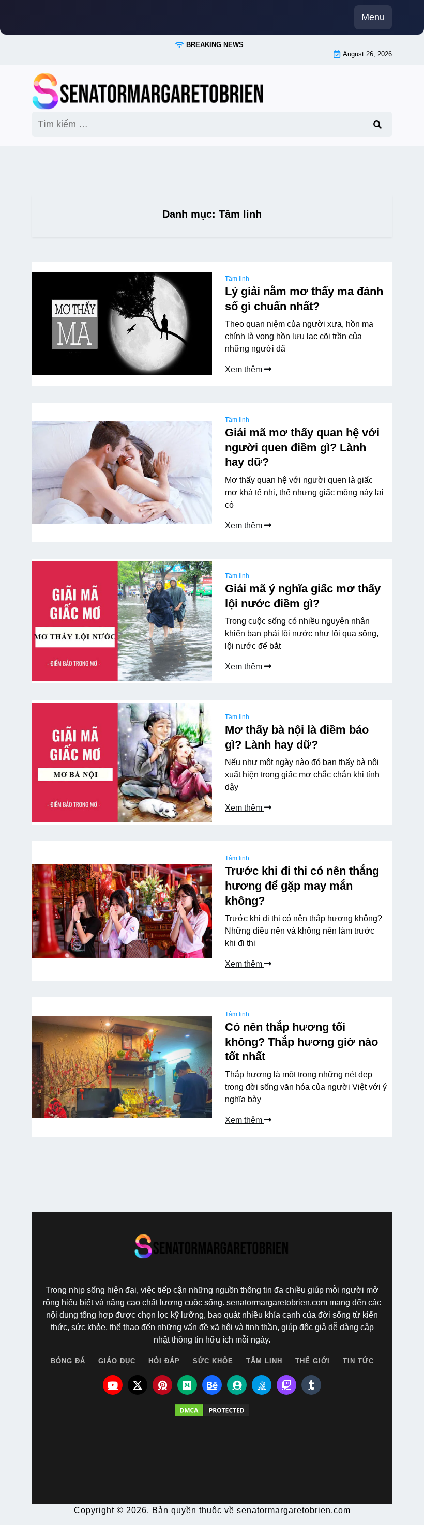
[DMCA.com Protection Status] (212, 1416)
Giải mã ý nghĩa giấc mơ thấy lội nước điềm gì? (303, 596)
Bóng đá (68, 1361)
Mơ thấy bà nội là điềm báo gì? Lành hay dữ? (297, 737)
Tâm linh (237, 278)
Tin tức (358, 1361)
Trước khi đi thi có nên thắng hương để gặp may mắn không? (302, 885)
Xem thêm (244, 369)
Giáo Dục (116, 1361)
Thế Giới (312, 1361)
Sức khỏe (213, 1361)
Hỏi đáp (164, 1361)
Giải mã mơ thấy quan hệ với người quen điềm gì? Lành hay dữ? (302, 447)
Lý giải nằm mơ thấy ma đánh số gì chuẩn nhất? (304, 299)
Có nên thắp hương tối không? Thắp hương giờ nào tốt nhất (301, 1041)
